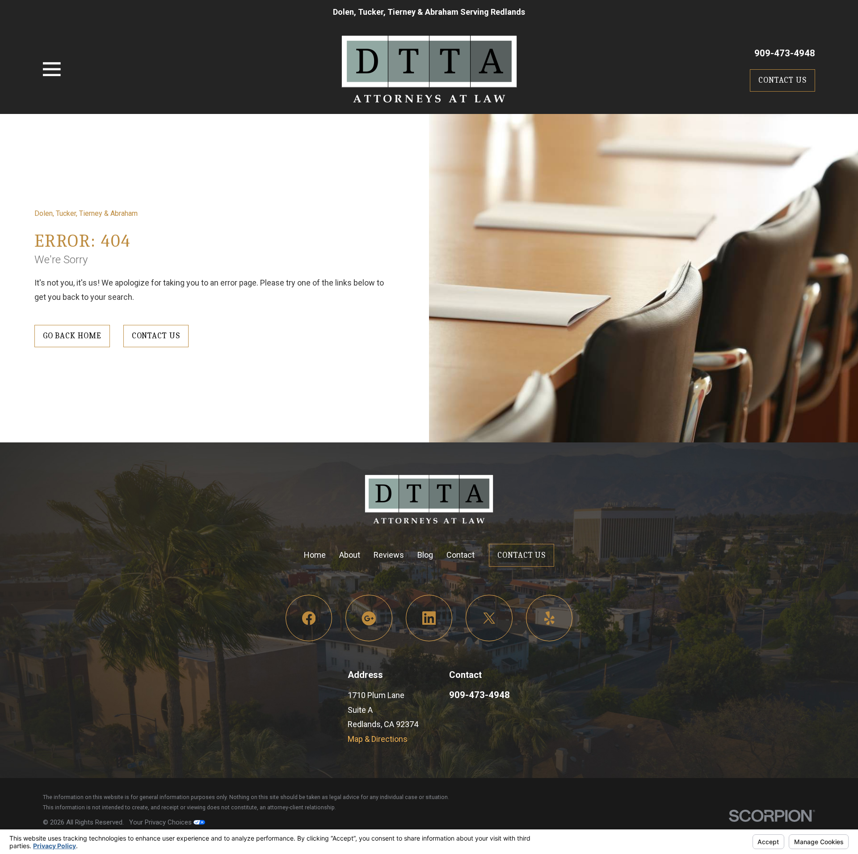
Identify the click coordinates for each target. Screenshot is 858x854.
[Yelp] (549, 618)
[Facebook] (309, 618)
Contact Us (782, 80)
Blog (425, 555)
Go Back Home (72, 336)
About (349, 555)
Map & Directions (378, 739)
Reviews (389, 555)
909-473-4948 (784, 53)
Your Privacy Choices (161, 822)
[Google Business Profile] (368, 618)
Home (315, 555)
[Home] (429, 69)
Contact (460, 555)
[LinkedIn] (429, 618)
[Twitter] (489, 618)
